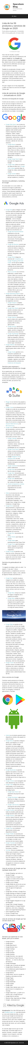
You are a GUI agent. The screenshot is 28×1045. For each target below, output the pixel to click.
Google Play (9, 828)
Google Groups (10, 551)
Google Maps (9, 624)
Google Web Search (11, 124)
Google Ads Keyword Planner (15, 231)
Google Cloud (9, 407)
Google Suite (9, 427)
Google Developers (13, 797)
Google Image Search (13, 159)
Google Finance (10, 815)
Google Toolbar (10, 834)
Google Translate (10, 843)
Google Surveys (12, 326)
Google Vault (11, 478)
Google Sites (11, 473)
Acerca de (21, 1042)
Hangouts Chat (16, 456)
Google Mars (11, 592)
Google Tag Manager (13, 333)
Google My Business (13, 244)
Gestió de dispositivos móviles (16, 484)
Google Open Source (13, 792)
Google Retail (11, 257)
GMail (7, 493)
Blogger (8, 402)
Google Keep (11, 469)
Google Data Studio (13, 308)
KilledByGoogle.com (10, 1012)
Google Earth (9, 578)
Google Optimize (12, 317)
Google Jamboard (12, 465)
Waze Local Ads (12, 271)
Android (8, 735)
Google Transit (10, 662)
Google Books (11, 144)
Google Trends (12, 352)
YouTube (8, 850)
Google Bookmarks (11, 770)
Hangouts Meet (12, 458)
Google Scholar (12, 173)
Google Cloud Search (13, 449)
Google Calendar (12, 438)
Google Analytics (12, 302)
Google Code (9, 784)
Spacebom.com (14, 1042)
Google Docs (11, 533)
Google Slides (11, 540)
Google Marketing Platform (13, 293)
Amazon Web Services (12, 423)
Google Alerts (9, 740)
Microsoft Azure (10, 425)
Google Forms (11, 544)
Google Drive (9, 506)
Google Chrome (10, 781)
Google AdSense (10, 344)
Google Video (11, 164)
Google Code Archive (13, 804)
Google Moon (11, 598)
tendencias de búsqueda (14, 363)
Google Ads (9, 209)
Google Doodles (10, 810)
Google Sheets (12, 537)
